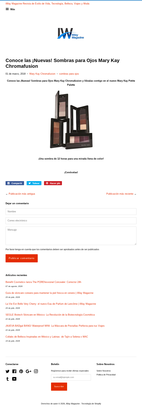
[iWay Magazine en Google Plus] (28, 372)
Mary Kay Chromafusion (42, 73)
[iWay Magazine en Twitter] (8, 372)
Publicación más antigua (22, 193)
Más (12, 9)
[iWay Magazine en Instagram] (36, 372)
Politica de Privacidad (106, 375)
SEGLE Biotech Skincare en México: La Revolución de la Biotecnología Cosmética (50, 314)
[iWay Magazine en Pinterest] (21, 372)
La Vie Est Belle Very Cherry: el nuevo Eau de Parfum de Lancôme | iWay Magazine (51, 303)
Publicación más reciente (119, 193)
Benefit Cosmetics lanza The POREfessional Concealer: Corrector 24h (43, 282)
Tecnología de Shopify (91, 404)
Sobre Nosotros (104, 371)
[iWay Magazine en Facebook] (14, 372)
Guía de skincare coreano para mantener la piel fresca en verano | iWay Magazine (49, 293)
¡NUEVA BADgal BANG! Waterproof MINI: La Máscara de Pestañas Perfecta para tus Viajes (55, 325)
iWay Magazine (73, 404)
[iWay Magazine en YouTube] (14, 380)
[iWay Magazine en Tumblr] (8, 380)
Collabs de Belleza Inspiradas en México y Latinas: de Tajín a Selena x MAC (47, 336)
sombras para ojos (69, 73)
